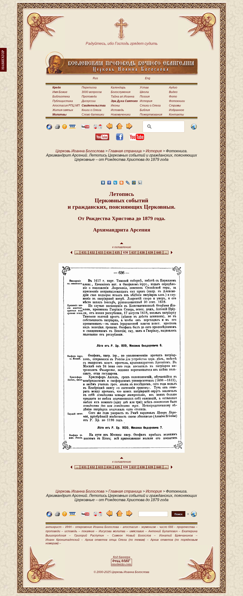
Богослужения (120, 92)
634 (109, 252)
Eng (147, 78)
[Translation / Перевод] (193, 129)
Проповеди (89, 96)
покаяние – (89, 531)
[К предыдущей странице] (109, 128)
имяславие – (138, 531)
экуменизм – (149, 527)
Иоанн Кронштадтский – (64, 539)
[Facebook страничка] (119, 139)
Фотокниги (177, 101)
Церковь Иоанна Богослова (80, 151)
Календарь (118, 87)
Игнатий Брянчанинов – (178, 535)
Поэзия (145, 96)
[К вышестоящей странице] (119, 128)
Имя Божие (59, 92)
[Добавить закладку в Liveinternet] (140, 184)
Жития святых (62, 110)
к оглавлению (121, 247)
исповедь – (72, 531)
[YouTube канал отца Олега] (85, 128)
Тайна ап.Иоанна (122, 96)
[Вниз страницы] (95, 128)
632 (92, 252)
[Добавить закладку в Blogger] (121, 184)
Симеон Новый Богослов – (134, 535)
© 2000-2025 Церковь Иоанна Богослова (121, 572)
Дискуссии (89, 101)
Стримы (175, 105)
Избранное (176, 110)
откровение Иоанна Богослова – (98, 527)
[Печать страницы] (57, 128)
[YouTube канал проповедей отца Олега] (137, 139)
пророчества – (187, 527)
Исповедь (117, 110)
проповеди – (54, 531)
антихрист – (55, 527)
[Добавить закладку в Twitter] (115, 184)
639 (150, 252)
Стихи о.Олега (150, 105)
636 (126, 252)
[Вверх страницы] (100, 128)
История (146, 101)
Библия (145, 110)
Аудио (173, 87)
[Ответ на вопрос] (64, 128)
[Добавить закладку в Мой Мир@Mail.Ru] (133, 184)
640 (159, 252)
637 (134, 252)
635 (117, 252)
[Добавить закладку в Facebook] (109, 184)
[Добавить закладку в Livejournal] (127, 184)
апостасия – (131, 527)
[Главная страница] (49, 129)
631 (84, 252)
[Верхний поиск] (163, 517)
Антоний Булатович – (164, 531)
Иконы (115, 105)
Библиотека (61, 96)
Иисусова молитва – (113, 531)
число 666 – (167, 527)
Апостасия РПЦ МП (66, 105)
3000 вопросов (92, 92)
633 (101, 252)
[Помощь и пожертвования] (72, 127)
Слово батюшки (93, 114)
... (77, 252)
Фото (173, 96)
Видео (173, 92)
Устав (144, 87)
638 (142, 252)
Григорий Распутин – (91, 535)
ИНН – (69, 527)
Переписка (89, 87)
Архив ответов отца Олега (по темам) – (117, 539)
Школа (144, 92)
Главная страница (125, 151)
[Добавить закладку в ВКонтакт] (103, 184)
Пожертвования (151, 114)
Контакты (176, 114)
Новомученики (121, 114)
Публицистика (62, 101)
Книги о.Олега (91, 110)
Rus (95, 78)
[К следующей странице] (129, 128)
